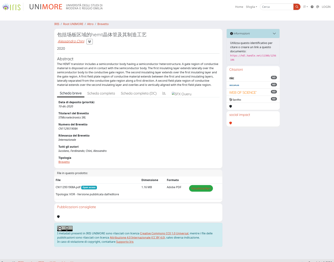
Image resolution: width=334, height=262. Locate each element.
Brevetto (103, 24)
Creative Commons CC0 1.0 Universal (164, 233)
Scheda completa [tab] (101, 93)
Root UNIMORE (73, 24)
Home (239, 7)
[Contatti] (317, 6)
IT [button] (304, 7)
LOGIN (326, 7)
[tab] (164, 93)
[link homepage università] (66, 7)
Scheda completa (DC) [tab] (139, 93)
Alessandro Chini (71, 41)
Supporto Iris (125, 242)
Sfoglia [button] (250, 7)
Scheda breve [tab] (71, 93)
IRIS (56, 24)
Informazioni (241, 33)
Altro (90, 24)
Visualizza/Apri (201, 188)
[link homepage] (12, 7)
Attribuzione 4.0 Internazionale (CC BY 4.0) (137, 237)
